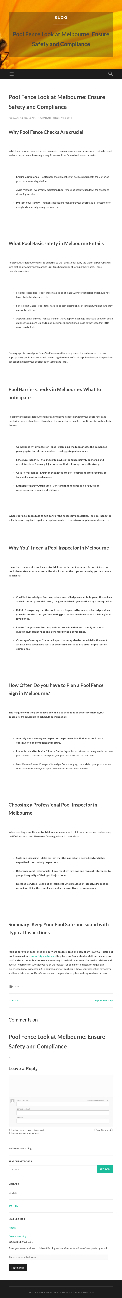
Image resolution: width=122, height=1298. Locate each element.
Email (23, 1100)
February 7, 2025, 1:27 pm (23, 118)
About (12, 1227)
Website (20, 1117)
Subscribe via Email (21, 1242)
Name (23, 1109)
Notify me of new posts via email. (26, 1133)
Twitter (14, 1206)
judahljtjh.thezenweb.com (56, 118)
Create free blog (18, 1236)
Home (13, 1000)
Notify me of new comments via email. (28, 1130)
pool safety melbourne (42, 955)
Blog (61, 17)
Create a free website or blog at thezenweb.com (61, 1292)
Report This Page (104, 1000)
